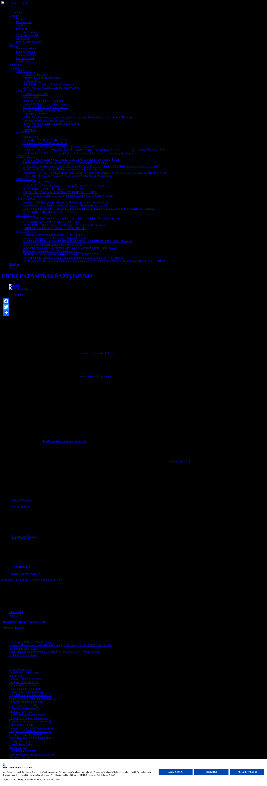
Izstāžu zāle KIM (18, 747)
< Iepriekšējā (16, 612)
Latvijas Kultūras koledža (23, 682)
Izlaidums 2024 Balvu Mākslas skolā (30, 642)
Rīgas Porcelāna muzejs (22, 750)
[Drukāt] (14, 285)
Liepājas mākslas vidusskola (25, 688)
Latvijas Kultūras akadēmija (25, 678)
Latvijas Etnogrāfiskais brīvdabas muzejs (32, 728)
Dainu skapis (16, 675)
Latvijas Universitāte (20, 711)
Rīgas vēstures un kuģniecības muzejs (30, 721)
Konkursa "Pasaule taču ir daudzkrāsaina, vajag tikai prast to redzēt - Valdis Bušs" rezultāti (60, 645)
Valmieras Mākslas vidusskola (26, 701)
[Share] (133, 313)
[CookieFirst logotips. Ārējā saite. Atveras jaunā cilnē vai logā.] (4, 764)
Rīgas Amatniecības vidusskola (26, 705)
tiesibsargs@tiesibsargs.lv (26, 573)
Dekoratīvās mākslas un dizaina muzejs (31, 737)
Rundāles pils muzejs (21, 724)
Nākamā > (15, 615)
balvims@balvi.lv (181, 461)
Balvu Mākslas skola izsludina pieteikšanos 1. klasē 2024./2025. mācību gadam (54, 651)
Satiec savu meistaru (20, 669)
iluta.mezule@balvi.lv (24, 536)
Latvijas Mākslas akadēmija (24, 685)
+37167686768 (21, 567)
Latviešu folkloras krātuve (24, 672)
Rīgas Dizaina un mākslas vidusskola (30, 695)
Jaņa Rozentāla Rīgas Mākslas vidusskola (32, 698)
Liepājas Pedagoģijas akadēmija (27, 714)
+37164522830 (20, 539)
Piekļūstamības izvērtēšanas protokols (64, 441)
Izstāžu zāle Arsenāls (21, 741)
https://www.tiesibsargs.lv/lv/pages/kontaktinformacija (32, 579)
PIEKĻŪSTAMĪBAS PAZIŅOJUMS (47, 276)
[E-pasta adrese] (18, 288)
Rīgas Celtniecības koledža (24, 708)
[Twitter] (133, 307)
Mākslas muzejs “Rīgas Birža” (26, 734)
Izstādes (19, 294)
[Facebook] (133, 301)
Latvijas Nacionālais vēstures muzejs (30, 731)
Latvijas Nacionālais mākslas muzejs (29, 718)
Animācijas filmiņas (12, 627)
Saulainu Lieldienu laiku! (23, 655)
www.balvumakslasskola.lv (97, 353)
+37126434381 (20, 506)
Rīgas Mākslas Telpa (21, 744)
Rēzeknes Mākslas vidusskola (26, 692)
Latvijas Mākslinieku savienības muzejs (31, 754)
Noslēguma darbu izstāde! (24, 648)
